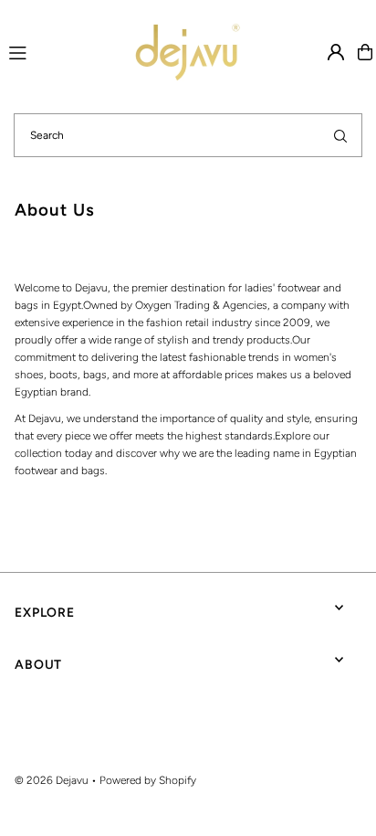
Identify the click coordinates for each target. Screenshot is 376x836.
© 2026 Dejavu (52, 780)
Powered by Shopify (147, 780)
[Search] (340, 135)
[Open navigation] (45, 51)
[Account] (336, 52)
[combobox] (188, 135)
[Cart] (365, 52)
